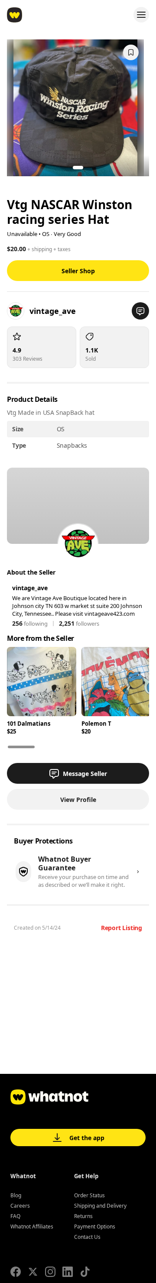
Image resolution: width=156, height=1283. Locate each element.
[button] (140, 311)
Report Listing (121, 928)
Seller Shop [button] (78, 271)
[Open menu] (141, 15)
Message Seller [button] (85, 773)
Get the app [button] (86, 1138)
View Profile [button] (78, 799)
